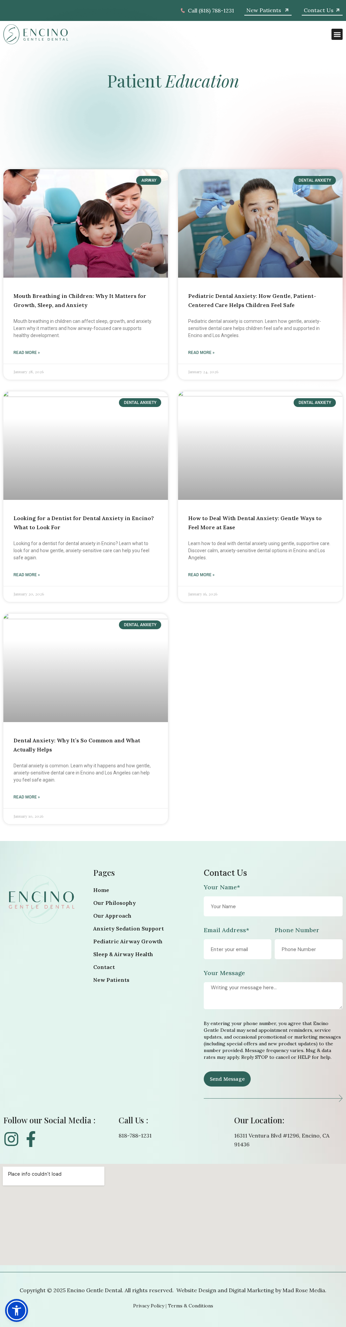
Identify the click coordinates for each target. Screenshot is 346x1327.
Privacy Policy (148, 1306)
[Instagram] (11, 1139)
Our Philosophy (114, 902)
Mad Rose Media (303, 1290)
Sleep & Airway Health (123, 954)
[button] (337, 34)
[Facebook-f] (31, 1139)
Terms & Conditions (190, 1306)
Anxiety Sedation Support (128, 928)
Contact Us (225, 873)
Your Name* (222, 887)
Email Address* (226, 930)
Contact (104, 967)
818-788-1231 (135, 1135)
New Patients (111, 979)
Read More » (27, 352)
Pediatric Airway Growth (128, 941)
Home (101, 890)
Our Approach (112, 915)
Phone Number (297, 930)
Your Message (224, 973)
